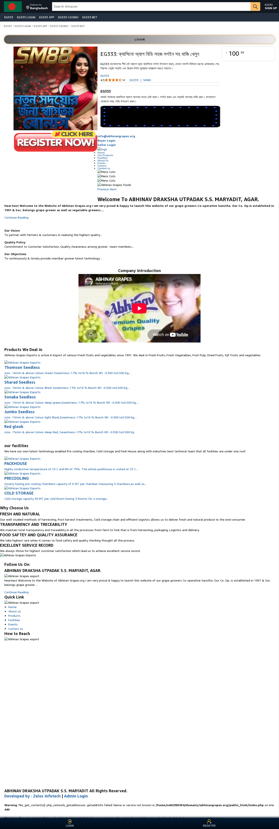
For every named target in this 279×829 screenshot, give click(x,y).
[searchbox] (151, 6)
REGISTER (209, 825)
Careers (102, 165)
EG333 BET (89, 17)
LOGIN (70, 825)
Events (101, 163)
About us (14, 611)
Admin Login (76, 796)
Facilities (102, 157)
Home (101, 152)
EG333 (8, 17)
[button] (37, 6)
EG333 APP (46, 17)
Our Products (105, 155)
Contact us (103, 168)
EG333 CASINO (68, 17)
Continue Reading (16, 217)
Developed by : (32, 796)
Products (14, 615)
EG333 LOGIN (26, 17)
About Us (103, 160)
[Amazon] (13, 6)
